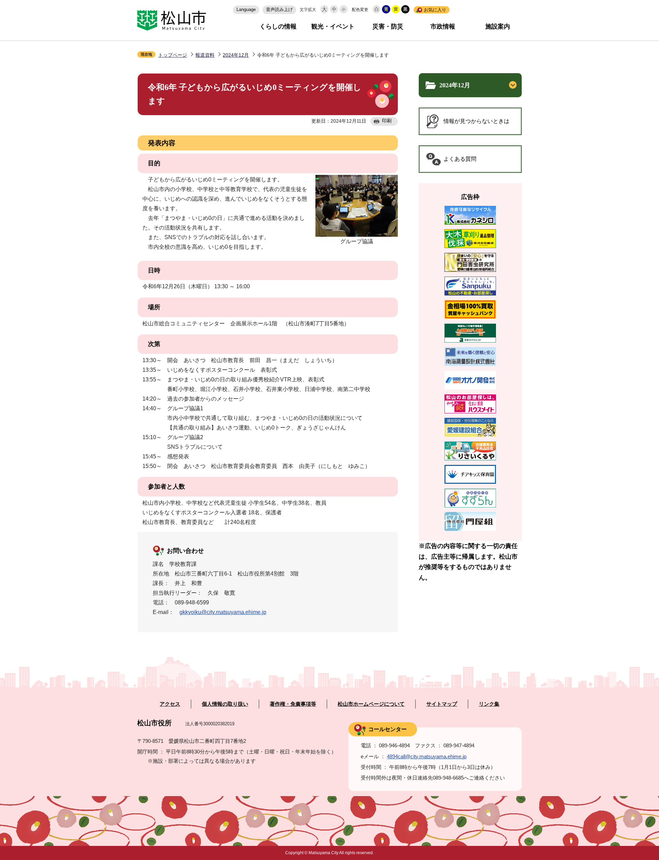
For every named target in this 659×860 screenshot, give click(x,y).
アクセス (170, 704)
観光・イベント (333, 26)
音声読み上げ (279, 9)
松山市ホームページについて (371, 704)
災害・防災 (387, 26)
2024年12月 (236, 55)
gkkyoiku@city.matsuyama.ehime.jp (223, 612)
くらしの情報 (278, 26)
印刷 (387, 120)
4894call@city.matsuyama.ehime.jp (426, 756)
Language (246, 9)
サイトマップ (441, 704)
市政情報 (442, 26)
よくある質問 (459, 159)
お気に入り (435, 9)
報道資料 (205, 55)
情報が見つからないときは (476, 121)
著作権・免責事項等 (293, 704)
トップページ (172, 55)
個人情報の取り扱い (225, 704)
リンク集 (489, 704)
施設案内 (497, 26)
